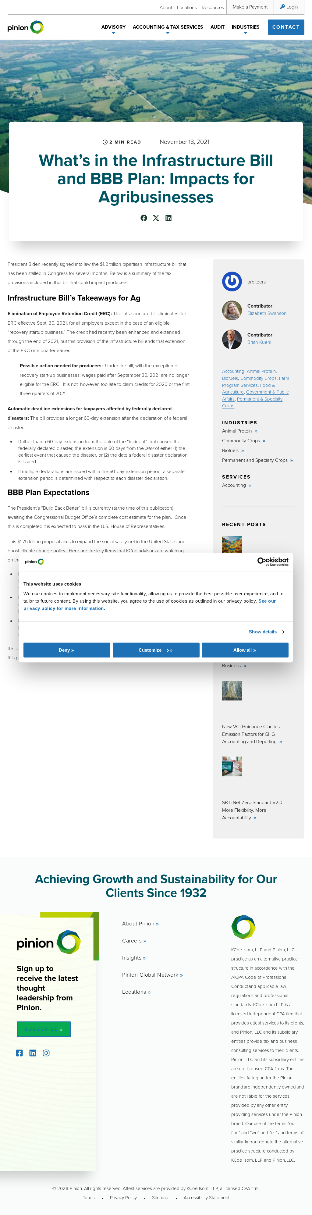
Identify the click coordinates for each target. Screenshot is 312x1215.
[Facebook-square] (19, 1053)
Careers (132, 940)
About (166, 7)
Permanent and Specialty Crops (255, 460)
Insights (131, 957)
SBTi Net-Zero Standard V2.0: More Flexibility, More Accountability (253, 810)
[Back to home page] (26, 27)
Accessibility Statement (206, 1197)
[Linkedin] (32, 1053)
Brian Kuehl (259, 342)
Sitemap (160, 1197)
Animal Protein (261, 371)
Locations (187, 7)
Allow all (242, 650)
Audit (218, 26)
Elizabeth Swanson (267, 313)
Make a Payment (250, 6)
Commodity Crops (258, 378)
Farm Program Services (255, 381)
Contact (286, 26)
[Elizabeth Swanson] (232, 310)
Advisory (113, 26)
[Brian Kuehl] (232, 339)
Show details (263, 631)
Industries (246, 26)
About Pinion (138, 923)
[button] (113, 34)
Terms (89, 1197)
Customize (150, 650)
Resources (213, 7)
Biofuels (230, 378)
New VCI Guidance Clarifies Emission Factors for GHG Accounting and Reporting (251, 734)
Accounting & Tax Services (168, 26)
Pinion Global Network (150, 974)
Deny (64, 650)
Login (292, 6)
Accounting (233, 371)
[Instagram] (46, 1053)
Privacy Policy (123, 1197)
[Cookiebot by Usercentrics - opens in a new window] (262, 561)
